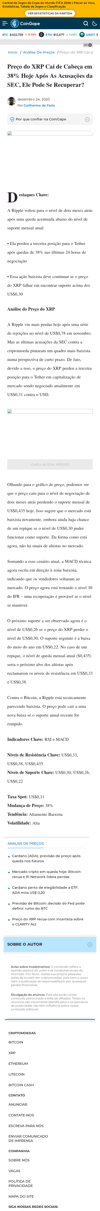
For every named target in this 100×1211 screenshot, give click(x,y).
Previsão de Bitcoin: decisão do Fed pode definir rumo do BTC (48, 906)
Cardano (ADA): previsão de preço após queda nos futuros (46, 858)
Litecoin (16, 1074)
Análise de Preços (39, 52)
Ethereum (18, 1063)
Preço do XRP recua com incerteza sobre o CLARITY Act (47, 921)
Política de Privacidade (20, 1183)
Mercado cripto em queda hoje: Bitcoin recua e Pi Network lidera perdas (46, 874)
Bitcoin (15, 1042)
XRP (12, 1053)
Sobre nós (19, 1160)
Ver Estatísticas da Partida (50, 13)
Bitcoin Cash (21, 1085)
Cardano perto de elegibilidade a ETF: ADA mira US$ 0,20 (45, 890)
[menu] (5, 23)
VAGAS (14, 1171)
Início (12, 52)
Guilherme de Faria (39, 105)
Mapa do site (21, 1196)
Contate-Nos (21, 1115)
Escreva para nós (26, 1126)
